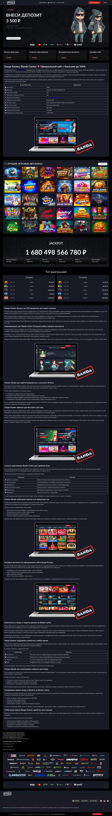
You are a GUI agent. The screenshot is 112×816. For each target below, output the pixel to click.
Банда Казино (20, 70)
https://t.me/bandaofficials (54, 97)
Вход (105, 2)
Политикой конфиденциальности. (58, 814)
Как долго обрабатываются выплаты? (13, 737)
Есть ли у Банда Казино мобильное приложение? (16, 738)
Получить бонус (13, 38)
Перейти (9, 57)
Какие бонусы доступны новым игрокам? (14, 735)
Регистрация (94, 2)
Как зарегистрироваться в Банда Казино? (14, 733)
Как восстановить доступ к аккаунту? (13, 736)
